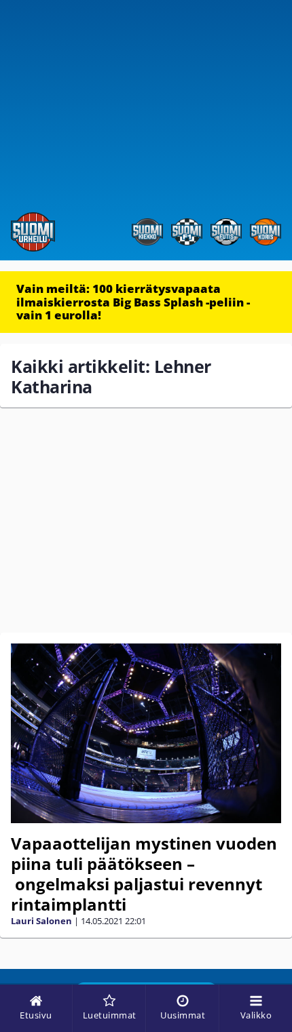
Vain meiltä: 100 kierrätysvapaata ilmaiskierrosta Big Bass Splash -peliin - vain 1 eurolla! (133, 302)
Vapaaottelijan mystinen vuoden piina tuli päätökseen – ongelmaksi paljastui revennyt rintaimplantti (144, 873)
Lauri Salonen (41, 921)
